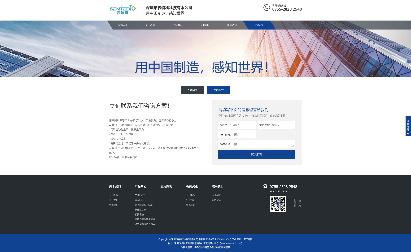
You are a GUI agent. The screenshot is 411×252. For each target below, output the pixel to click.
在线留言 (219, 90)
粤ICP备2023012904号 (220, 239)
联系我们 (259, 25)
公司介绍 (113, 195)
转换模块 (139, 214)
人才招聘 (192, 90)
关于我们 (150, 25)
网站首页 (123, 25)
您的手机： (265, 124)
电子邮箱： (226, 134)
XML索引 (236, 239)
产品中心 (177, 25)
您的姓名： (226, 124)
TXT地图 (248, 239)
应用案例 (205, 25)
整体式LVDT (141, 209)
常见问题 (190, 204)
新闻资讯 (232, 25)
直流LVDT (140, 199)
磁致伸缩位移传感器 (145, 219)
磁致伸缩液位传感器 (145, 224)
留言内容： (226, 144)
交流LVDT (140, 195)
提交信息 (257, 154)
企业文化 (113, 199)
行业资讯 (190, 199)
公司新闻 (190, 195)
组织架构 (113, 204)
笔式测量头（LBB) (144, 204)
